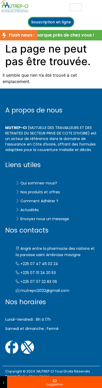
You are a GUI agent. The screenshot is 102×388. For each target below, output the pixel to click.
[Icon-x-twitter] (27, 347)
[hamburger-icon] (76, 7)
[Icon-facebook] (11, 347)
